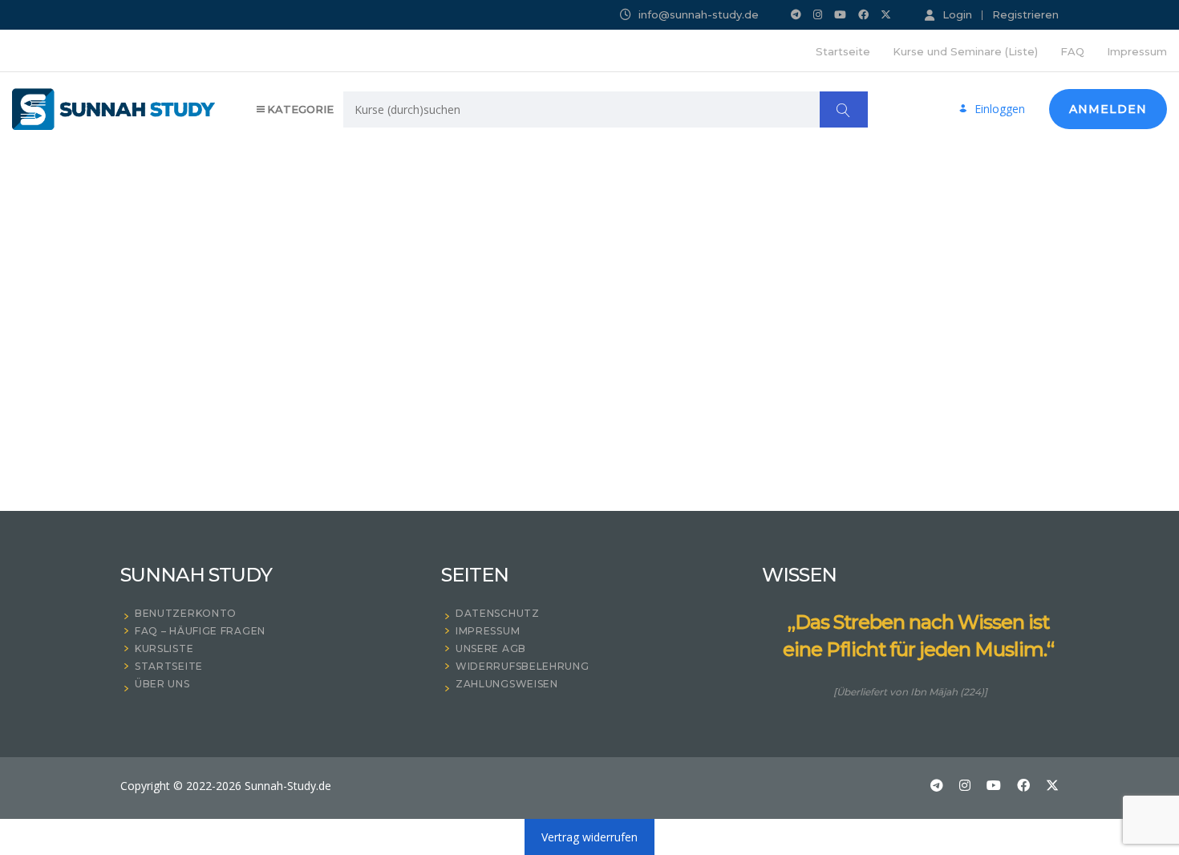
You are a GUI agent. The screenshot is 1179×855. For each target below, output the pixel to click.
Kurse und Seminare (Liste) (965, 51)
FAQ (1072, 51)
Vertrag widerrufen (589, 837)
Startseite (843, 51)
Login (957, 14)
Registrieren (1025, 15)
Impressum (1137, 51)
